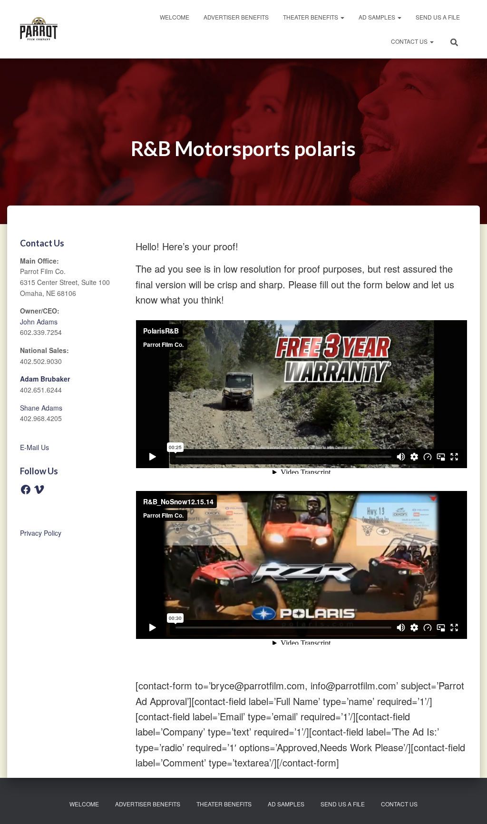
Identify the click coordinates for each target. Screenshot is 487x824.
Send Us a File (438, 17)
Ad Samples (378, 17)
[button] (342, 17)
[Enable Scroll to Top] (468, 805)
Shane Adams (41, 407)
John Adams (39, 321)
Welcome (174, 17)
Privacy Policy (40, 533)
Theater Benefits (311, 17)
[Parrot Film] (39, 29)
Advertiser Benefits (236, 17)
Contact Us (410, 41)
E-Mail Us (34, 447)
